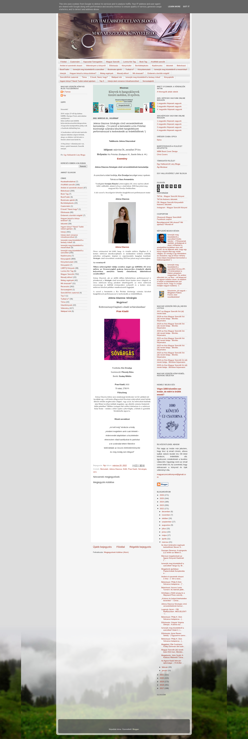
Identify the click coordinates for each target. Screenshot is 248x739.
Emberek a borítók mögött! (158, 73)
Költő (125, 469)
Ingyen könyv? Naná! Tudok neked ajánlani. (78, 81)
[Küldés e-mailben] (133, 465)
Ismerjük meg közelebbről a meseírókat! (170, 69)
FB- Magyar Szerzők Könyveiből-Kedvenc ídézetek (170, 203)
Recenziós (65, 287)
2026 (162, 495)
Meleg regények (106, 73)
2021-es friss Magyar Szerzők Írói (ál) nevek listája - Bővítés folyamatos (170, 340)
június (164, 532)
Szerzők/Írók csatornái (69, 77)
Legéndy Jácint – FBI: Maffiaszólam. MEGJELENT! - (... (174, 612)
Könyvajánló (66, 259)
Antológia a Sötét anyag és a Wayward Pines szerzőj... (173, 594)
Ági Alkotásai (162, 167)
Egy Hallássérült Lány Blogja (74, 155)
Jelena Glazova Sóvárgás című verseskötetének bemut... (174, 605)
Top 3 (101, 81)
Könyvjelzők (169, 77)
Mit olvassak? (138, 73)
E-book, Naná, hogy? (99, 77)
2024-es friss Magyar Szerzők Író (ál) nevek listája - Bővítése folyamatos (172, 361)
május (164, 535)
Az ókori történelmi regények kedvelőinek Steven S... (173, 546)
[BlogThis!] (136, 465)
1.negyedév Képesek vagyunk (169, 103)
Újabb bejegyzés (102, 547)
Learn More (174, 6)
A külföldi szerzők (158, 62)
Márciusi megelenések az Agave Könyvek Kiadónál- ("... (172, 558)
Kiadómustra (157, 66)
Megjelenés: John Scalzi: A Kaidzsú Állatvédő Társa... (173, 656)
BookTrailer (64, 69)
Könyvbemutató (144, 69)
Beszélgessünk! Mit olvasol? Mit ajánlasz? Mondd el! (170, 223)
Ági (64, 95)
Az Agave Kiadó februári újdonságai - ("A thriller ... (172, 662)
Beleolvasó (181, 66)
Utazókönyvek (66, 305)
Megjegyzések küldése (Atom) (116, 552)
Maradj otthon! (123, 73)
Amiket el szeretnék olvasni (71, 66)
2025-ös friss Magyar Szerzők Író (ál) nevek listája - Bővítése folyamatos (172, 366)
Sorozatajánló (148, 81)
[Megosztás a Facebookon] (141, 465)
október (165, 518)
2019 (162, 682)
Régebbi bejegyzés (140, 547)
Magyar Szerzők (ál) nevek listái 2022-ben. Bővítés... (172, 651)
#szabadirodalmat (68, 182)
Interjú (63, 232)
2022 (162, 509)
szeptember (167, 522)
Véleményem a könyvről (96, 66)
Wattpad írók (116, 77)
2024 (162, 502)
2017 (162, 688)
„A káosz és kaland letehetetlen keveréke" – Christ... (174, 600)
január (165, 671)
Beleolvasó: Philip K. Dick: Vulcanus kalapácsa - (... (172, 618)
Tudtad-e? (130, 69)
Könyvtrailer (126, 66)
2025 (162, 498)
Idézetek (169, 66)
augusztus (166, 525)
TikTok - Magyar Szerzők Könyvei (170, 196)
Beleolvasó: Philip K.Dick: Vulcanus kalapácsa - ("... (172, 583)
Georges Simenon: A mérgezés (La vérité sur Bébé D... (174, 552)
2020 (162, 678)
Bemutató (104, 469)
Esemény (122, 158)
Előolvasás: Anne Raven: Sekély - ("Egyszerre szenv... (174, 634)
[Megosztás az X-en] (138, 465)
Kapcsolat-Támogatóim (92, 62)
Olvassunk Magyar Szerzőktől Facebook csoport (169, 218)
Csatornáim (75, 62)
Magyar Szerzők (112, 62)
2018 (162, 685)
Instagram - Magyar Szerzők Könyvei (172, 208)
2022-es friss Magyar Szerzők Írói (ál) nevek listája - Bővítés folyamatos (170, 348)
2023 (162, 505)
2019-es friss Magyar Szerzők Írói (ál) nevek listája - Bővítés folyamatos (170, 326)
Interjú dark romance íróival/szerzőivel (123, 81)
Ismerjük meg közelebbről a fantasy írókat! (143, 77)
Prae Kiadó (122, 311)
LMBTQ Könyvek (68, 268)
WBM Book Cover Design (167, 151)
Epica (159, 140)
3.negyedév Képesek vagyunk (169, 106)
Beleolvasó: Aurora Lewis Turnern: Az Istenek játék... (173, 589)
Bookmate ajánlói (115, 69)
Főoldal (63, 62)
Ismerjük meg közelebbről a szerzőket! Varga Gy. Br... (172, 565)
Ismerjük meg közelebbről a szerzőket (88, 69)
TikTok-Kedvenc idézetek (167, 199)
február (165, 667)
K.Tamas (67, 92)
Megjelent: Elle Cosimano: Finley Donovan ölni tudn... (173, 645)
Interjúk (63, 73)
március (165, 542)
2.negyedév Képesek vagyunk (169, 124)
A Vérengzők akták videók (167, 92)
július (164, 529)
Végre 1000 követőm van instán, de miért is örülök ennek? (169, 392)
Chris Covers (162, 154)
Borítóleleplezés (141, 66)
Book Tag (143, 62)
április (164, 539)
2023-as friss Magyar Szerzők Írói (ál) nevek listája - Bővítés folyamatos (170, 355)
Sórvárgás (142, 469)
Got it (186, 6)
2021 (162, 675)
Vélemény (65, 308)
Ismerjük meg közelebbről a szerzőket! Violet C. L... (172, 629)
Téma (84, 77)
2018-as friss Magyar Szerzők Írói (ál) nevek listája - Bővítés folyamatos (170, 319)
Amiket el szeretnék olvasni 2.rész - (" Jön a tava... (172, 578)
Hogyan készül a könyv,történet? (83, 73)
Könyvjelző (65, 265)
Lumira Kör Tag (129, 62)
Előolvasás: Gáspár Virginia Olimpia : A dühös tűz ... (172, 624)
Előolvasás (113, 66)
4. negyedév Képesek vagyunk (169, 109)
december (166, 512)
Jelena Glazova (122, 247)
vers (95, 472)
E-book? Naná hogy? (69, 209)
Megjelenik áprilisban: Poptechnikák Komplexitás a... (173, 571)
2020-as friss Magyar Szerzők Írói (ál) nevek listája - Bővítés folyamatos (170, 333)
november (166, 515)
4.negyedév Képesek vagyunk (169, 130)
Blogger (136, 729)
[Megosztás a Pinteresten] (143, 465)
